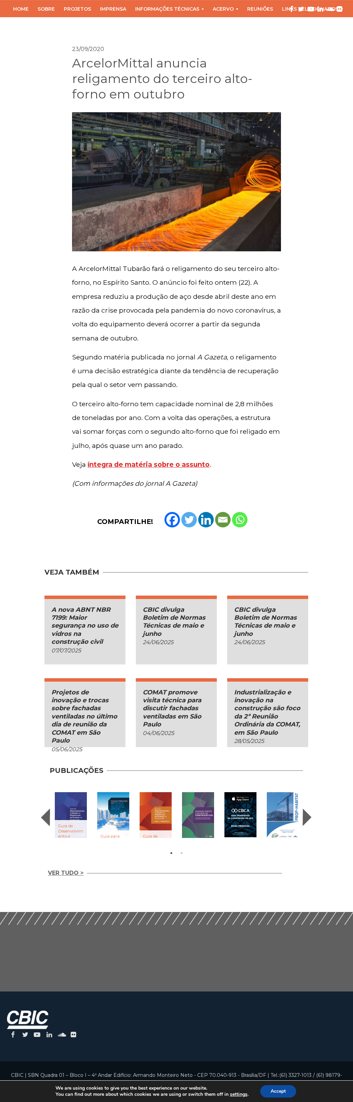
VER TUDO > (65, 873)
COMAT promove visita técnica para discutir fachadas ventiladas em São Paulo (172, 708)
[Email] (223, 519)
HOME (21, 9)
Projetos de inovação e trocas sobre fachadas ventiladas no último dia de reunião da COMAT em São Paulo (84, 716)
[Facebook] (172, 519)
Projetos (77, 9)
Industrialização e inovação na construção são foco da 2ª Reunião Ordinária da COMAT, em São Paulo (267, 712)
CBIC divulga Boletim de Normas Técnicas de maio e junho (174, 622)
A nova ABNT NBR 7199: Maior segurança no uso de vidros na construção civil (84, 626)
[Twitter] (189, 519)
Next (307, 817)
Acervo (223, 9)
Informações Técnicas (167, 9)
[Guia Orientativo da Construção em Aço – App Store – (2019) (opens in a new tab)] (240, 814)
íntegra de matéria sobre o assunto (149, 464)
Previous (45, 817)
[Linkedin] (206, 519)
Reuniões (260, 9)
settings (239, 1094)
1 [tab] (171, 853)
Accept (278, 1091)
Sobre (46, 9)
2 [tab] (181, 853)
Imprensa (113, 9)
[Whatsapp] (240, 519)
